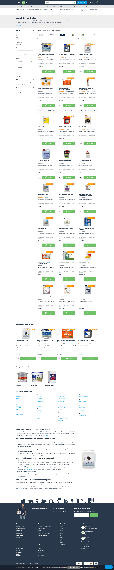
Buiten (29, 13)
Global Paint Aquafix (43, 194)
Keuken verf (39, 410)
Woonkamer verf (82, 407)
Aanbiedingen (41, 546)
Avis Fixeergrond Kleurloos (86, 296)
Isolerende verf (40, 406)
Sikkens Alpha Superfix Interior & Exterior (46, 55)
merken (46, 435)
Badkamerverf (19, 411)
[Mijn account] (90, 3)
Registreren (18, 546)
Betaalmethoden (19, 530)
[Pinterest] (60, 511)
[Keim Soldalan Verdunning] (67, 120)
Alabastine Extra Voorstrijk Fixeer (46, 296)
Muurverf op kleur (61, 401)
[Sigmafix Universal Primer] (88, 333)
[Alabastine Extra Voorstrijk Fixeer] (46, 289)
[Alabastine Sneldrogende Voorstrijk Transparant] (67, 82)
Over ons (17, 532)
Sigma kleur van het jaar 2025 (44, 533)
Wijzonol (62, 537)
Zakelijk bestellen (19, 535)
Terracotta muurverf (83, 396)
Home (21, 13)
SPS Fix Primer (41, 126)
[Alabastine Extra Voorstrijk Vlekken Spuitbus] (87, 82)
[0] (96, 3)
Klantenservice (92, 9)
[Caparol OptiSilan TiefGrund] (67, 188)
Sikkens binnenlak (41, 553)
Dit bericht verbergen (73, 567)
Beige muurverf (19, 412)
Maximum (31, 54)
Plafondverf (60, 406)
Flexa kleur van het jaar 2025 (44, 535)
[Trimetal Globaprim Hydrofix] (67, 222)
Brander (19, 74)
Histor (61, 533)
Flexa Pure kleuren (42, 532)
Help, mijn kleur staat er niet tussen (45, 526)
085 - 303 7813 (88, 526)
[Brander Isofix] (87, 120)
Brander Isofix (82, 126)
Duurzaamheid (19, 533)
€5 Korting (16, 564)
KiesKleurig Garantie (42, 528)
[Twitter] (56, 511)
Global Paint (62, 540)
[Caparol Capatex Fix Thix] (87, 48)
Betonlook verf (19, 406)
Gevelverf (19, 39)
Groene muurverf (40, 401)
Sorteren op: (87, 38)
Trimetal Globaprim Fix (85, 160)
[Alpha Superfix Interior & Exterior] (46, 333)
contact (20, 488)
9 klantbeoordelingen (69, 57)
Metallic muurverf (61, 399)
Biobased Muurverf (20, 407)
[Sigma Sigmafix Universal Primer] (67, 48)
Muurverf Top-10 (61, 396)
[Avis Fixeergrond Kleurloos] (87, 289)
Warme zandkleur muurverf (84, 410)
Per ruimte (60, 409)
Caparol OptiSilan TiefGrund (66, 194)
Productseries (41, 555)
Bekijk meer (18, 537)
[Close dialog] (29, 551)
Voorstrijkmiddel (82, 401)
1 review (67, 129)
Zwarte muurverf (82, 415)
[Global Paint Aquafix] (46, 188)
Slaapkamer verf (61, 421)
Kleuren (38, 414)
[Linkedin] (65, 511)
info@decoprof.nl (89, 531)
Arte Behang (62, 544)
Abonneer (94, 515)
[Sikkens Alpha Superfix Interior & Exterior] (46, 48)
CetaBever (62, 532)
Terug (18, 13)
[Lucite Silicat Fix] (46, 222)
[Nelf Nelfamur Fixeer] (87, 255)
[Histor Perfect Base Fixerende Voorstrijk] (87, 222)
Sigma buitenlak (41, 550)
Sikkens (39, 552)
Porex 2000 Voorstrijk (43, 160)
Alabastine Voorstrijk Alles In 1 (66, 296)
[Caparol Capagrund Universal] (46, 82)
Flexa (61, 530)
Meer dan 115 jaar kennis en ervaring (65, 9)
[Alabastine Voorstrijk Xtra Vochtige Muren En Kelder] (87, 188)
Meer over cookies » (85, 567)
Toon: (79, 38)
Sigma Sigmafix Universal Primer (67, 54)
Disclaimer (36, 563)
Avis (19, 69)
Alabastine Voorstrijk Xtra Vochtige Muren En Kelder (85, 195)
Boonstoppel (20, 71)
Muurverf (25, 13)
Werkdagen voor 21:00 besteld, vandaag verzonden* (28, 9)
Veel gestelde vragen (20, 526)
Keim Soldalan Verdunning (65, 126)
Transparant (21, 84)
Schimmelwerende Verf (62, 418)
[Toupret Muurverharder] (67, 154)
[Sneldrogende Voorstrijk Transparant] (67, 333)
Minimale (19, 54)
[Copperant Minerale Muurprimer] (67, 255)
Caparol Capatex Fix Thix (85, 54)
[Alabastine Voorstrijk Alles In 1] (67, 289)
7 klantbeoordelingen (49, 57)
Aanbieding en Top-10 (20, 32)
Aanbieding (18, 398)
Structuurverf (61, 420)
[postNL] (88, 563)
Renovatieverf (61, 414)
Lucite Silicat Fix (42, 228)
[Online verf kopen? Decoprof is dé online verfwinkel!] (22, 2)
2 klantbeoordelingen (69, 91)
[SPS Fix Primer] (46, 120)
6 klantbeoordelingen (90, 57)
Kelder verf (39, 412)
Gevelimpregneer (40, 399)
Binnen (17, 35)
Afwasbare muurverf (20, 399)
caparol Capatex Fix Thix (30, 469)
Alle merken (20, 64)
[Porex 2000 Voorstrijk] (46, 154)
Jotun (61, 535)
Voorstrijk (81, 402)
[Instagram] (58, 511)
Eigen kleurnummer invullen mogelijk (26, 82)
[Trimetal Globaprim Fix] (87, 154)
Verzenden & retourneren (21, 528)
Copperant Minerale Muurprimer (67, 262)
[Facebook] (53, 511)
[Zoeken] (74, 2)
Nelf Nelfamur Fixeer (84, 262)
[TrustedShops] (79, 563)
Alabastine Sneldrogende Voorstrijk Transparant (65, 89)
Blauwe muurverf (19, 414)
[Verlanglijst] (93, 3)
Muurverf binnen (61, 398)
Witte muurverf (82, 409)
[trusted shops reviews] (83, 9)
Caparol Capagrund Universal (45, 88)
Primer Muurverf (61, 407)
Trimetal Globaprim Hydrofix (66, 228)
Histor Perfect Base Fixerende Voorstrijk (86, 229)
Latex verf (39, 418)
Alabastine (20, 67)
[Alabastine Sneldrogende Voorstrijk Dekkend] (46, 255)
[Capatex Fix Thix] (26, 333)
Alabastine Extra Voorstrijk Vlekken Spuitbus (86, 89)
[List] (76, 39)
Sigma (39, 548)
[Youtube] (63, 511)
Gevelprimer (19, 42)
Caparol (62, 538)
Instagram (87, 537)
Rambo (61, 542)
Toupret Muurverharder (65, 160)
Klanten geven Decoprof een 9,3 (48, 9)
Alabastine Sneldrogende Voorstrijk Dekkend (44, 263)
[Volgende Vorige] (69, 320)
